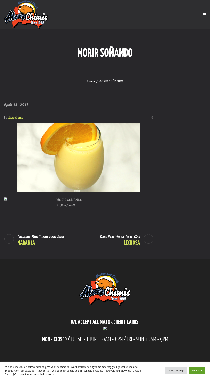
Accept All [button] (197, 370)
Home (91, 81)
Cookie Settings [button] (176, 370)
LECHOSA (132, 243)
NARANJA (26, 243)
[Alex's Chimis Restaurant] (105, 289)
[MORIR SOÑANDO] (78, 156)
